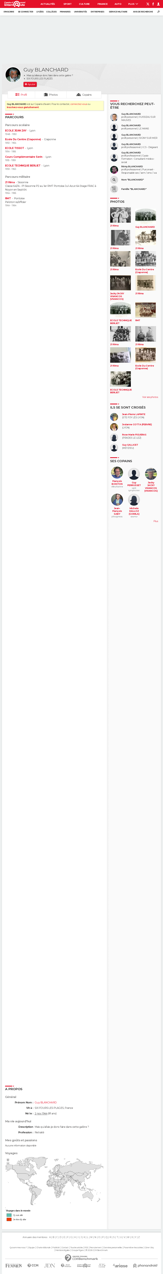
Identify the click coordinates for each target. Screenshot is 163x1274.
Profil (24, 94)
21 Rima (10, 182)
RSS (86, 1247)
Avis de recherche (143, 12)
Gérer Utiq (149, 1247)
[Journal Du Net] (50, 1266)
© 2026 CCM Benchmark (97, 1250)
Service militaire (118, 12)
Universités (80, 12)
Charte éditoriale (43, 1247)
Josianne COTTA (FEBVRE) (137, 424)
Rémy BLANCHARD (132, 166)
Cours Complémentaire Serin (23, 156)
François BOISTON (117, 482)
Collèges (51, 12)
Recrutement (96, 1247)
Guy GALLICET (130, 445)
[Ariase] (120, 1265)
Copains (87, 94)
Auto (118, 4)
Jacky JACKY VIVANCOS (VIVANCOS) (117, 296)
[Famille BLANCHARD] (114, 189)
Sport (67, 4)
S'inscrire (9, 12)
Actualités (48, 4)
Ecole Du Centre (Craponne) (23, 139)
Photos (53, 94)
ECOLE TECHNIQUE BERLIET (22, 165)
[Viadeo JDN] (102, 1266)
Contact (65, 1247)
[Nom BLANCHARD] (114, 180)
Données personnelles (112, 1247)
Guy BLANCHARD (131, 114)
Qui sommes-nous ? (18, 1247)
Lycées (40, 12)
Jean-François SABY (117, 511)
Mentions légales (63, 1250)
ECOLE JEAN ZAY (15, 130)
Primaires (65, 12)
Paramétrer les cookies (133, 1247)
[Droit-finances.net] (66, 1266)
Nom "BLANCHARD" (132, 179)
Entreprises (97, 12)
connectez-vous (78, 104)
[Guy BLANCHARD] (13, 75)
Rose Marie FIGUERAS (134, 434)
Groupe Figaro (77, 1250)
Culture (84, 4)
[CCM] (33, 1266)
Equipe (32, 1247)
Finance (102, 4)
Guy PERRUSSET (134, 484)
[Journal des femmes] (13, 1266)
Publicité (56, 1247)
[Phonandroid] (145, 1266)
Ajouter (31, 84)
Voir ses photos (150, 397)
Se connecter (25, 12)
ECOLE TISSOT (14, 148)
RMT (8, 198)
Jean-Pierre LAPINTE (133, 414)
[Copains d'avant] (84, 1266)
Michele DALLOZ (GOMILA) (134, 511)
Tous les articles (76, 1247)
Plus (131, 4)
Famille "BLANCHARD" (133, 189)
